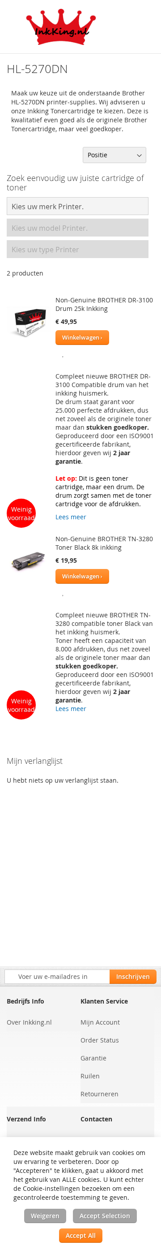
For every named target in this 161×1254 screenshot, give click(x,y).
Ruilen (90, 1076)
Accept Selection (105, 1215)
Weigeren (45, 1215)
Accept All (81, 1235)
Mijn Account (100, 1022)
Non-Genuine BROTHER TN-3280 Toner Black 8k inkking (104, 543)
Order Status (99, 1040)
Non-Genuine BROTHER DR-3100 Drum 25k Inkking (104, 304)
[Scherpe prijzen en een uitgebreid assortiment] (61, 26)
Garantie (93, 1058)
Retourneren (99, 1094)
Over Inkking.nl (29, 1022)
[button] (63, 353)
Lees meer (70, 517)
